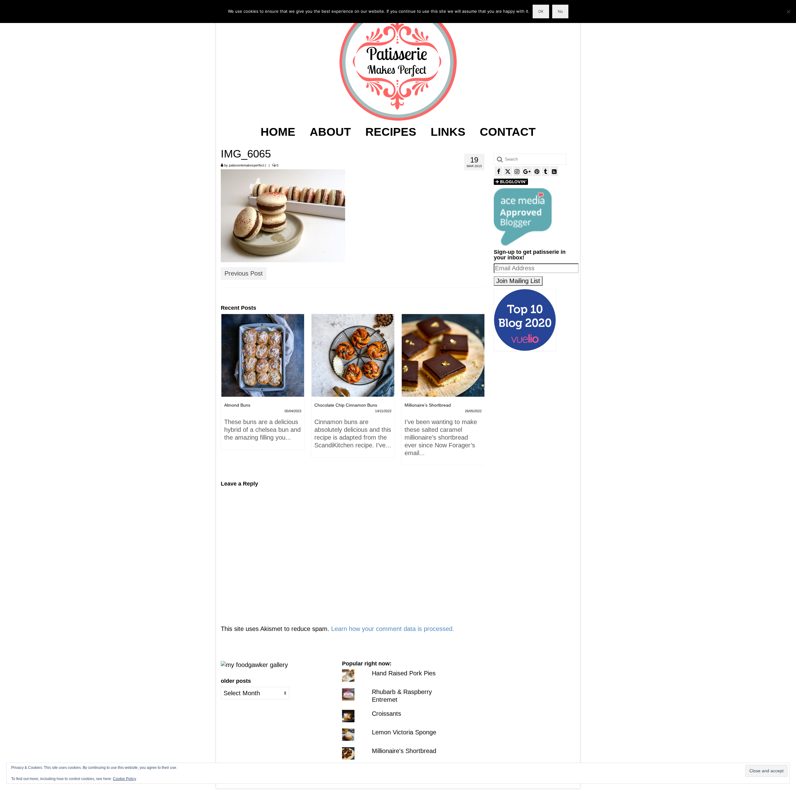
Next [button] (479, 392)
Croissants (386, 713)
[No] (788, 11)
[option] (263, 385)
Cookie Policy (124, 779)
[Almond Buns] (262, 355)
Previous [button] (226, 392)
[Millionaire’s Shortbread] (443, 355)
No (560, 11)
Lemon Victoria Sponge (404, 732)
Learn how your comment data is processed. (392, 628)
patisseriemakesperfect (246, 165)
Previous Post (243, 273)
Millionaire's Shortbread (404, 750)
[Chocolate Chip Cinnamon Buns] (353, 355)
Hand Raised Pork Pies (404, 673)
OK (541, 11)
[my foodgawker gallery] (254, 664)
